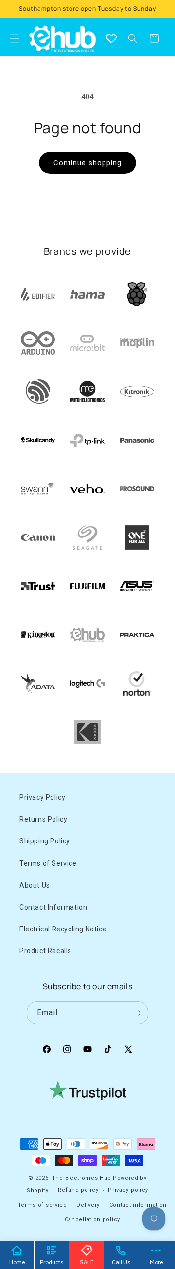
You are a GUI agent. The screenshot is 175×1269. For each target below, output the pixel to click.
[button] (132, 38)
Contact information (138, 1205)
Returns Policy (43, 819)
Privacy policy (128, 1190)
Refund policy (78, 1190)
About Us (34, 885)
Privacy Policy (42, 797)
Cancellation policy (92, 1219)
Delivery (88, 1205)
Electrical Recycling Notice (62, 929)
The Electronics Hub (81, 1178)
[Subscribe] (137, 1012)
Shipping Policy (44, 841)
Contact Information (53, 907)
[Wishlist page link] (111, 38)
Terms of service (42, 1205)
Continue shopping (87, 163)
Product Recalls (45, 951)
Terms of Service (48, 863)
